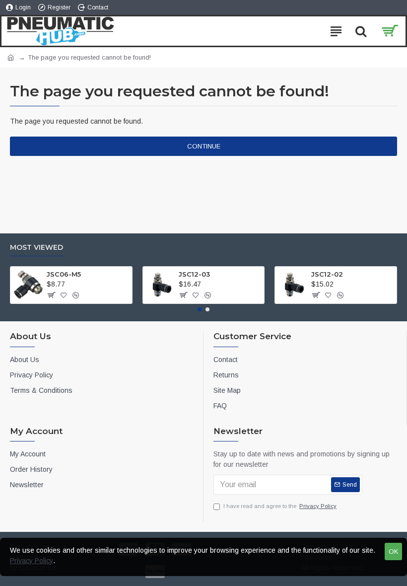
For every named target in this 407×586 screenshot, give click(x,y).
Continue (203, 146)
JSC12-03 (194, 274)
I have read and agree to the (280, 506)
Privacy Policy (31, 561)
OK (393, 551)
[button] (200, 309)
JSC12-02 (327, 274)
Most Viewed (36, 247)
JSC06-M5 (64, 274)
